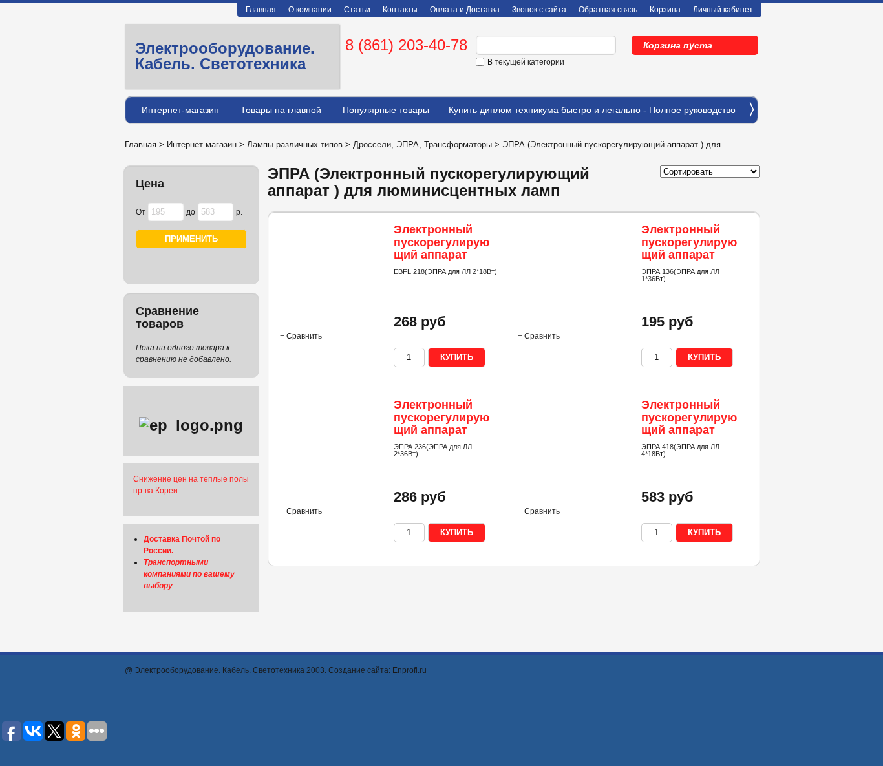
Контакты (400, 9)
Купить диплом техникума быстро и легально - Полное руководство (592, 110)
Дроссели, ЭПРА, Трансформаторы (422, 144)
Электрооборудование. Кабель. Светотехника (225, 55)
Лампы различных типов (295, 144)
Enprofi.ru (409, 670)
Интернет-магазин (180, 110)
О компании (310, 9)
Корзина (665, 9)
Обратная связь (608, 9)
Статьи (357, 9)
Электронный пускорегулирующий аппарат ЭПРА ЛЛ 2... (441, 248)
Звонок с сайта (539, 9)
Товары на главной (280, 110)
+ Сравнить (301, 336)
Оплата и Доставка (465, 9)
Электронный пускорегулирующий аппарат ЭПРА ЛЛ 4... (689, 423)
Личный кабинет (723, 9)
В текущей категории (525, 62)
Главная (261, 9)
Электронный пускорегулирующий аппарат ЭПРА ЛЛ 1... (689, 248)
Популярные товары (386, 110)
